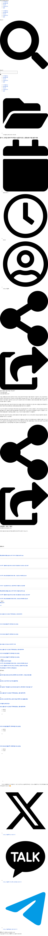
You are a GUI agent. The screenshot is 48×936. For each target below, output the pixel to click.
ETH (5, 733)
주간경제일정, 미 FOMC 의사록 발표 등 (8, 668)
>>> (1, 605)
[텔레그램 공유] (3, 481)
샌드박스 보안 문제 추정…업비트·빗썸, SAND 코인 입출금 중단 (14, 699)
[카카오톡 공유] (7, 481)
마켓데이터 (5, 6)
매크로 (14, 134)
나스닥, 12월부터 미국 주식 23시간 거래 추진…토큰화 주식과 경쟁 (14, 665)
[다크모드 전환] (0, 74)
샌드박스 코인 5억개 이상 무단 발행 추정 (9, 681)
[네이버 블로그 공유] (5, 481)
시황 (8, 733)
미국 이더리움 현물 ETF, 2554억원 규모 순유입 (9, 624)
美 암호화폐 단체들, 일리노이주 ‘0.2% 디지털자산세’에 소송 (11, 555)
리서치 (4, 4)
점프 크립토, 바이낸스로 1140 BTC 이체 (8, 644)
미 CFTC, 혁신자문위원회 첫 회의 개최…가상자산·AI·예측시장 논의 (13, 575)
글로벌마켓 (5, 3)
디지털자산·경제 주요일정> (5, 661)
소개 (1, 781)
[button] (2, 601)
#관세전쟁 (2, 526)
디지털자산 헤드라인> (5, 703)
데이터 (5, 714)
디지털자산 (5, 1)
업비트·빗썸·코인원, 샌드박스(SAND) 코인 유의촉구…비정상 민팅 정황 (15, 675)
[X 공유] (1, 481)
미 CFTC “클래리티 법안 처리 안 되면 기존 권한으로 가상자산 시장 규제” (14, 565)
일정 (4, 7)
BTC (5, 753)
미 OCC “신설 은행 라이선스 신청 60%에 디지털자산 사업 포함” (12, 585)
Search (1, 19)
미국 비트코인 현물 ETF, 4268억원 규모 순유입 (9, 634)
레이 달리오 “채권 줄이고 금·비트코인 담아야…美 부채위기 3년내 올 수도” (16, 687)
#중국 (11, 526)
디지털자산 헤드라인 (7, 134)
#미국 (7, 526)
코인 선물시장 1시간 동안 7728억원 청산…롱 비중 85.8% (11, 614)
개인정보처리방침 (7, 781)
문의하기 (15, 781)
